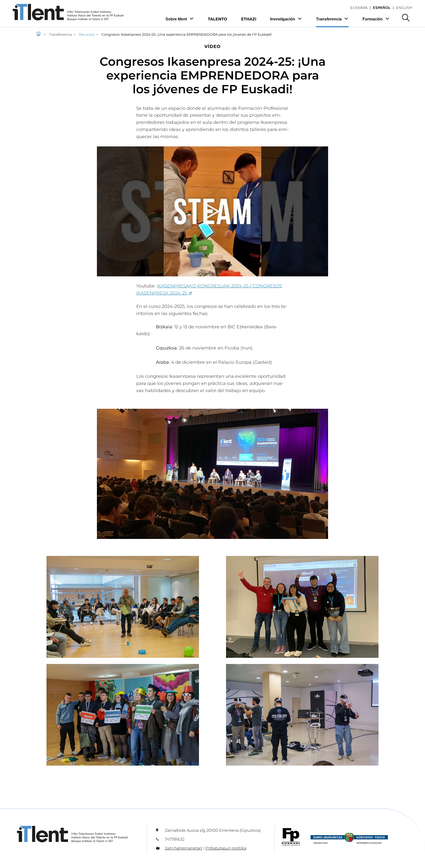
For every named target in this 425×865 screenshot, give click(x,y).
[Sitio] (68, 19)
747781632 (174, 839)
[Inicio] (38, 34)
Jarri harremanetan (183, 848)
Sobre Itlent (176, 19)
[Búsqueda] (405, 18)
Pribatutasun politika (225, 848)
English (404, 7)
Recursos (86, 34)
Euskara (358, 7)
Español (382, 7)
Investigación (282, 19)
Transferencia (329, 19)
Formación (373, 19)
